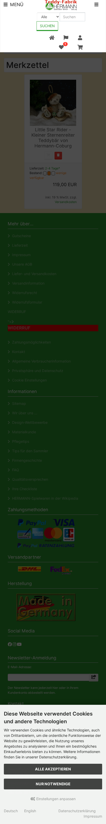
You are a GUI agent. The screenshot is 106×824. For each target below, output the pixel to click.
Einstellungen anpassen (55, 799)
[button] (66, 38)
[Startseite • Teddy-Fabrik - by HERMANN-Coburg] (61, 5)
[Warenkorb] (80, 47)
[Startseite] (52, 38)
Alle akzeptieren (53, 769)
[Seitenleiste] (96, 5)
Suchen (47, 26)
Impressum (93, 816)
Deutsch (11, 811)
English (30, 811)
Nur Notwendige (53, 784)
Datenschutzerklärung (77, 811)
